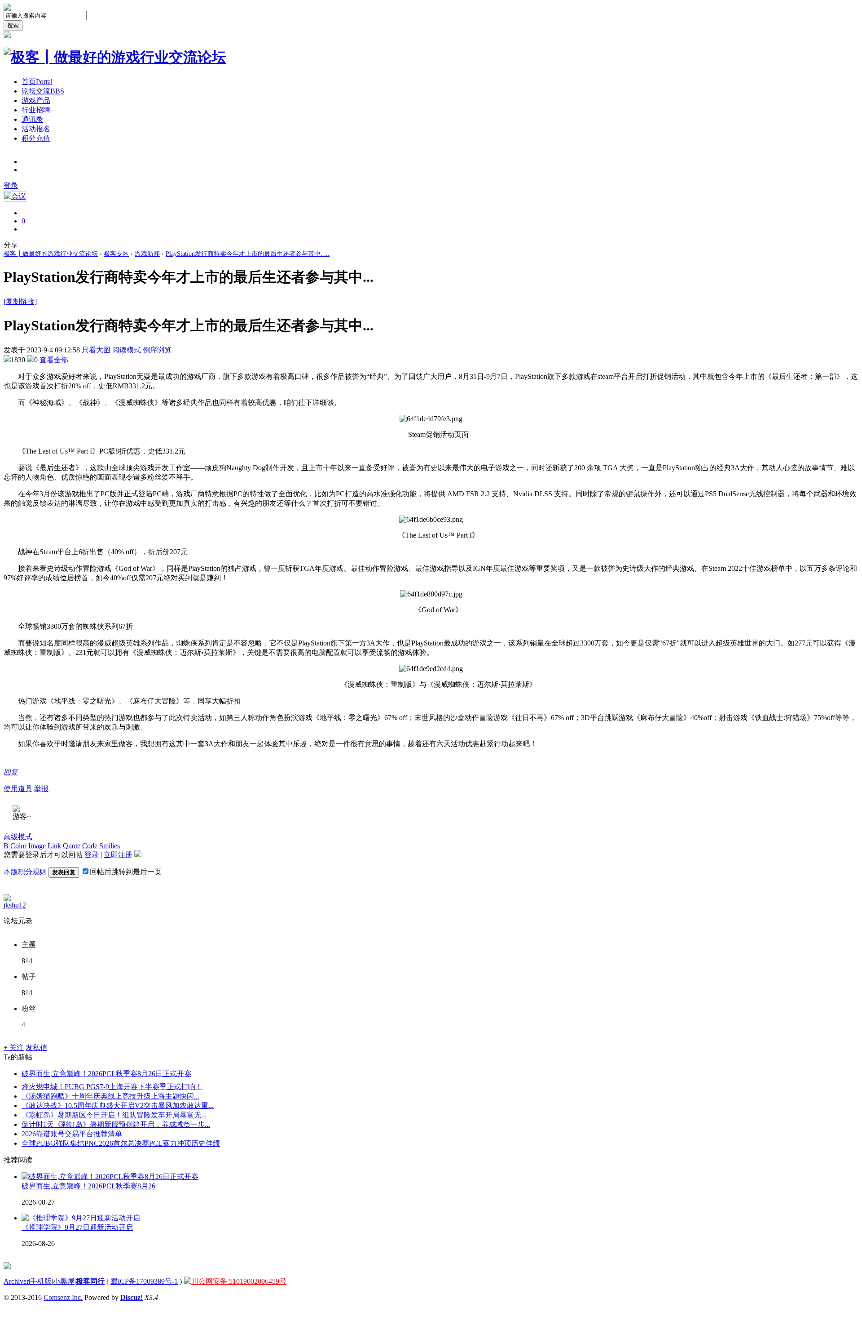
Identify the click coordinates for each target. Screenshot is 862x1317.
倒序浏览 (157, 350)
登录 (11, 185)
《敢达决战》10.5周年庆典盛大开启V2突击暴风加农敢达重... (118, 1105)
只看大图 (96, 350)
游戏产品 (36, 100)
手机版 (41, 1281)
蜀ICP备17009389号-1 (144, 1281)
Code (89, 846)
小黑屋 (64, 1281)
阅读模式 (126, 350)
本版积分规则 (25, 872)
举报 (41, 788)
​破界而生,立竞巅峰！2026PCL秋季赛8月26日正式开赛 (106, 1073)
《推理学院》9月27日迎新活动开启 (77, 1227)
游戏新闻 (147, 253)
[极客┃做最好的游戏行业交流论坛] (115, 57)
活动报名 (36, 129)
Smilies (109, 846)
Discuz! (131, 1297)
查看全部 (54, 360)
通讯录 (32, 119)
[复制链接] (20, 301)
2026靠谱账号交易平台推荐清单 (72, 1134)
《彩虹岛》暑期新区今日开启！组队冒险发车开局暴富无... (114, 1115)
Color (18, 846)
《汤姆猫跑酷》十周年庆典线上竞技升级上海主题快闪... (110, 1096)
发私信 (36, 1047)
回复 (11, 772)
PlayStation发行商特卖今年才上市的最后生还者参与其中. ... (248, 253)
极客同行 (90, 1281)
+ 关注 (14, 1047)
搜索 (13, 25)
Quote (71, 846)
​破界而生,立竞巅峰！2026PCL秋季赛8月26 (88, 1186)
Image (37, 846)
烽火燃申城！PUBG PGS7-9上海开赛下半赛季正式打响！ (112, 1086)
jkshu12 (15, 905)
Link (54, 846)
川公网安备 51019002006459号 (238, 1281)
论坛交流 (43, 91)
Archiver (16, 1281)
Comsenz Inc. (63, 1297)
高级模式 (18, 837)
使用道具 (18, 788)
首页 (37, 81)
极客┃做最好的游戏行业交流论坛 (51, 253)
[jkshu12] (7, 899)
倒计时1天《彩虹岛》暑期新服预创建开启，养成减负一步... (116, 1124)
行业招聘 (36, 110)
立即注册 (118, 855)
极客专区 (116, 253)
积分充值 (36, 138)
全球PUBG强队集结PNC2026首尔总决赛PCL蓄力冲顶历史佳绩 (121, 1143)
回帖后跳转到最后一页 (126, 872)
